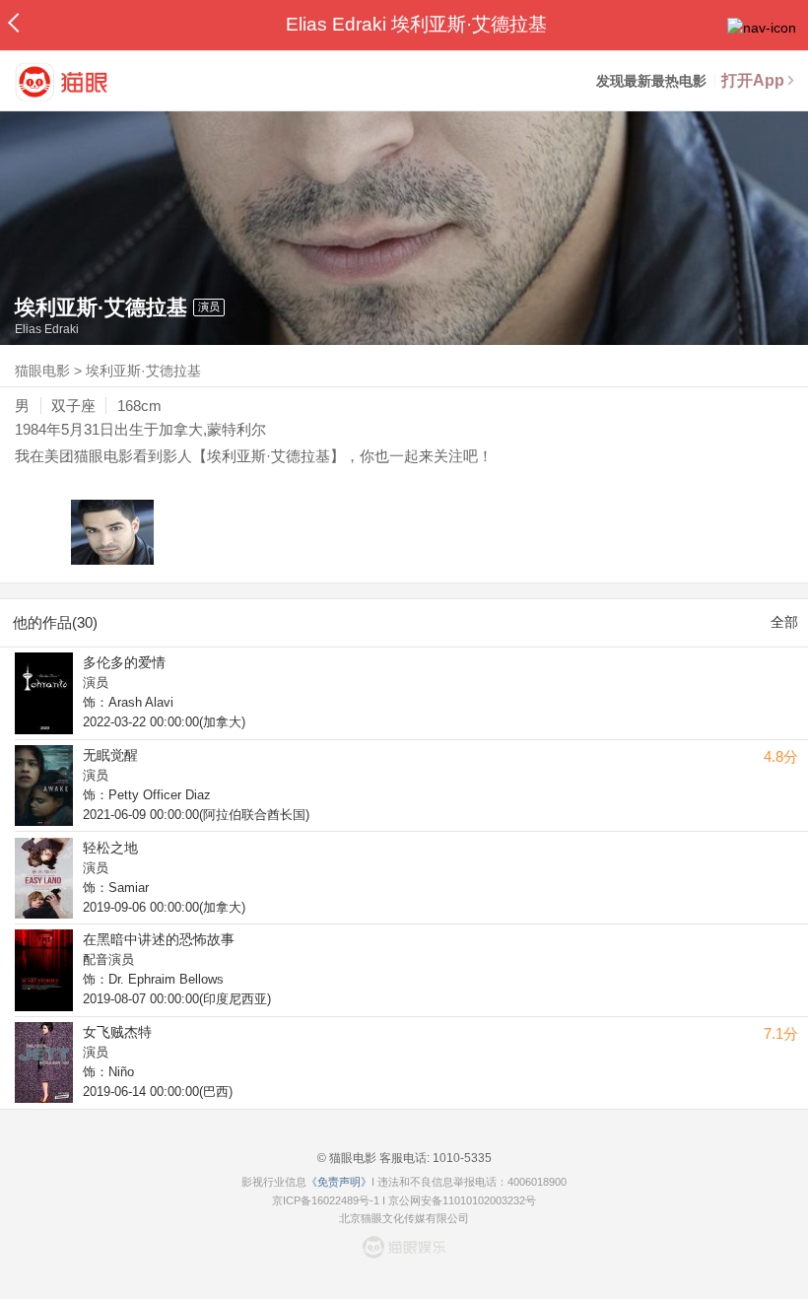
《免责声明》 (338, 1182)
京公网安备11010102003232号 (462, 1200)
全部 (784, 622)
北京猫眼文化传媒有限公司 (404, 1218)
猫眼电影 (42, 370)
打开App (752, 80)
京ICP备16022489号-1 (325, 1200)
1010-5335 (461, 1158)
